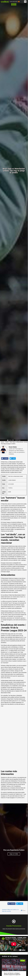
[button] (25, 2)
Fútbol (7, 442)
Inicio (2, 442)
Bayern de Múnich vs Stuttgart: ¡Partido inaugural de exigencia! (12, 974)
